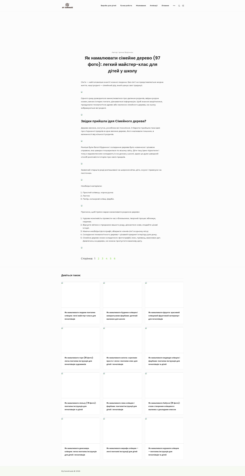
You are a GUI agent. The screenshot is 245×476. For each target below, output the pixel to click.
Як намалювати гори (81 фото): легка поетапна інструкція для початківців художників (79, 361)
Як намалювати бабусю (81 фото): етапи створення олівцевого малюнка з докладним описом (164, 406)
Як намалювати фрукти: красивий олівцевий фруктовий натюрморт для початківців (164, 315)
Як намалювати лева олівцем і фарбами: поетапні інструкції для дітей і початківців (122, 406)
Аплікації (154, 6)
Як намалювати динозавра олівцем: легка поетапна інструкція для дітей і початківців (81, 451)
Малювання (141, 6)
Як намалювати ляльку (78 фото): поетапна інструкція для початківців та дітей (80, 406)
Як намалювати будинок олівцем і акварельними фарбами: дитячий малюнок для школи (122, 315)
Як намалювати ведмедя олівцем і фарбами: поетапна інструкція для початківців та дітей (164, 361)
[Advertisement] (122, 31)
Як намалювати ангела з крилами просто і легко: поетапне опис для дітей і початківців (122, 361)
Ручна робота (126, 6)
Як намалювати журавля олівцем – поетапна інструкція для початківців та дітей (163, 451)
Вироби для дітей (108, 6)
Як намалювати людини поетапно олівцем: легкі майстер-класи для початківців (80, 315)
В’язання (165, 6)
